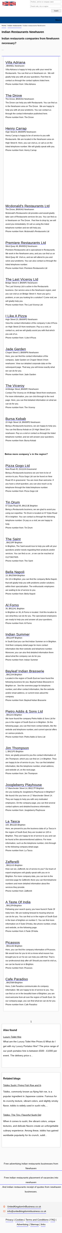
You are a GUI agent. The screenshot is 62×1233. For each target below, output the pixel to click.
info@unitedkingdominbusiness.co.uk (26, 1211)
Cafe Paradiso (16, 979)
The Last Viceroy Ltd (21, 279)
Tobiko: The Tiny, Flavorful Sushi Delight (22, 1115)
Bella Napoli (14, 572)
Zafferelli (12, 861)
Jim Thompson (17, 748)
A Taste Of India (18, 902)
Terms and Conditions (37, 1219)
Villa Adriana (15, 62)
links (43, 1224)
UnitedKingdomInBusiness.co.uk (24, 1206)
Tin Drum (12, 502)
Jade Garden (15, 349)
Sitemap (34, 1224)
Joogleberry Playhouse (23, 784)
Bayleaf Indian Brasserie (24, 671)
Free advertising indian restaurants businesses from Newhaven (31, 1166)
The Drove (13, 95)
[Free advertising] (9, 4)
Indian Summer (17, 634)
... (3, 49)
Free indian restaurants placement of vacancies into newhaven (31, 1180)
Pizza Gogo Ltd (17, 465)
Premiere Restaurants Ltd (25, 242)
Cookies (19, 1219)
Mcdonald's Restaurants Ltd (27, 206)
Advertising (22, 1224)
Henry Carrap (16, 128)
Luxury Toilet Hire (12, 1037)
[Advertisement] (31, 180)
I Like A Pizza (16, 316)
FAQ (52, 1219)
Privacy (9, 1219)
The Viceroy (14, 385)
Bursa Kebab (15, 418)
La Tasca (12, 821)
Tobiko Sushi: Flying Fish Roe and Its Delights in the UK (22, 1085)
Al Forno (12, 605)
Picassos (12, 942)
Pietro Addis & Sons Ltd (24, 711)
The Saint (13, 539)
